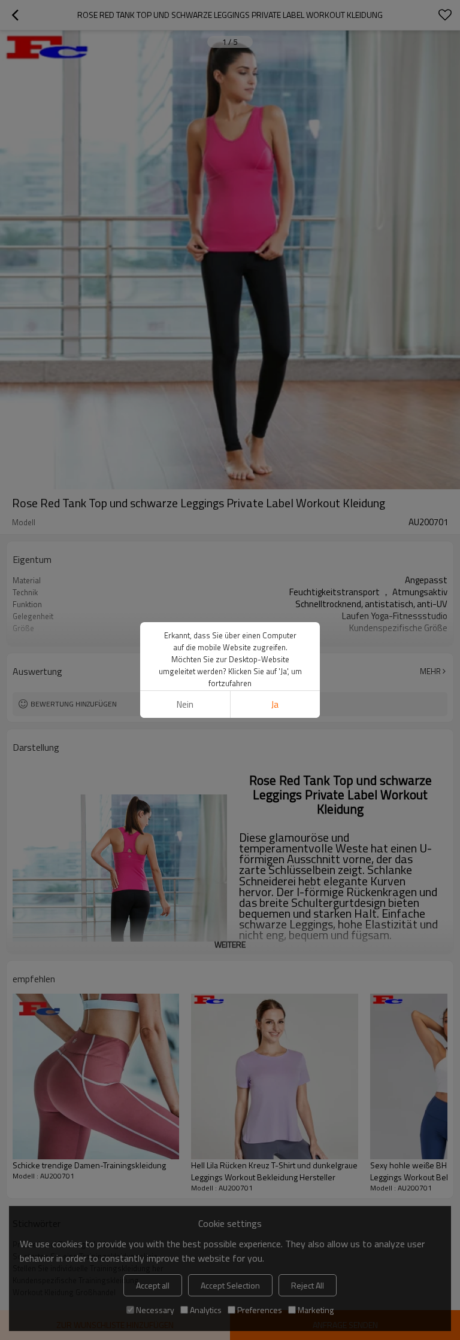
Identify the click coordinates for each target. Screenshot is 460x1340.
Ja (275, 704)
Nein (185, 704)
